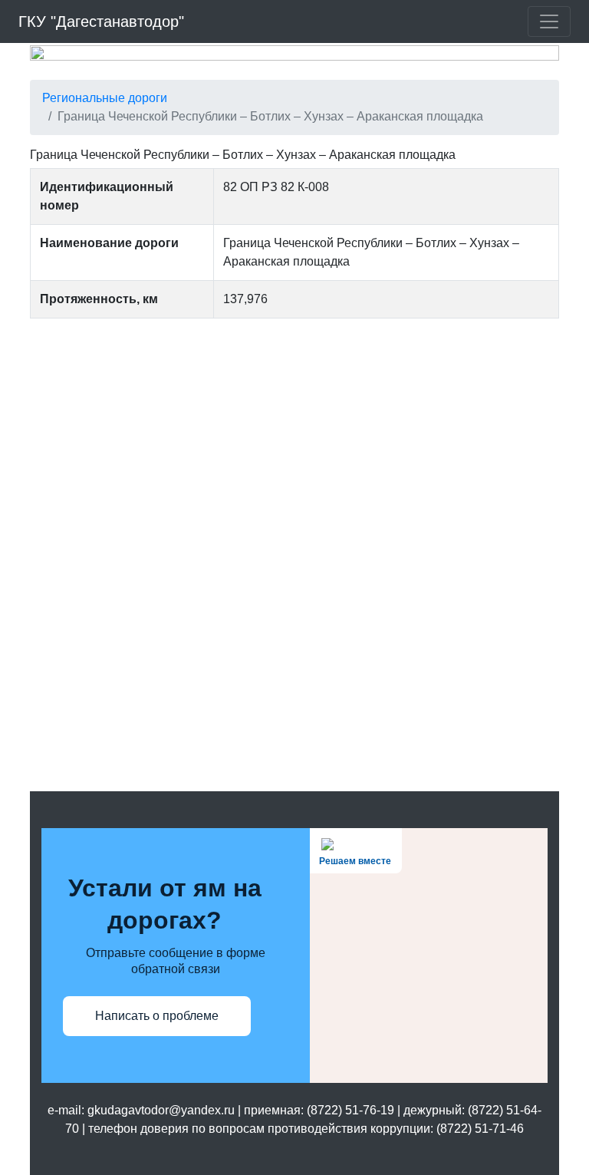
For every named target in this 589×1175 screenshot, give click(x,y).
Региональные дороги (104, 97)
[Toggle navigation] (549, 21)
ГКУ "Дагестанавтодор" (101, 21)
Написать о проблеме (157, 1015)
